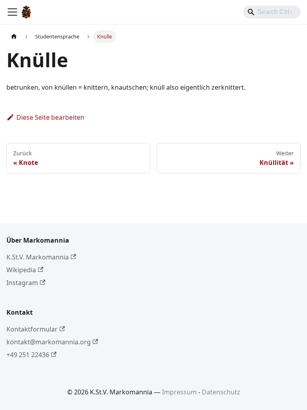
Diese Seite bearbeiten (50, 117)
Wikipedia (21, 269)
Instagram (22, 282)
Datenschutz (221, 392)
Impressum (179, 392)
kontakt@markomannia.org (48, 342)
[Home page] (14, 36)
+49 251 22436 (27, 354)
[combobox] (272, 12)
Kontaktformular (32, 329)
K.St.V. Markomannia (37, 257)
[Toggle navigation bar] (12, 12)
